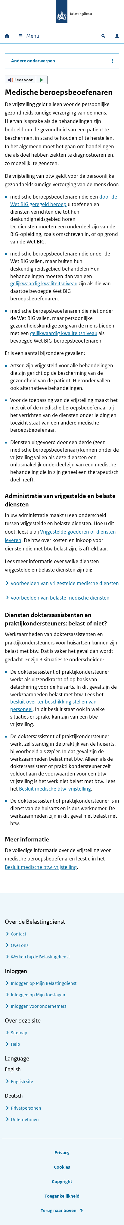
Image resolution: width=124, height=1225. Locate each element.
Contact (18, 934)
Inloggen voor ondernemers (38, 1006)
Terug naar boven (58, 1210)
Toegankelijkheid (62, 1196)
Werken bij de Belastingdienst (40, 957)
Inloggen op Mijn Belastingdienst (43, 983)
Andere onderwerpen (33, 61)
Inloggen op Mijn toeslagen (38, 995)
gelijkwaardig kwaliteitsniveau (43, 283)
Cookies (62, 1167)
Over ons (19, 945)
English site (22, 1081)
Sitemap (19, 1032)
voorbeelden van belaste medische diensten (60, 597)
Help (15, 1044)
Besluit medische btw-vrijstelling (55, 788)
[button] (26, 80)
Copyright (62, 1181)
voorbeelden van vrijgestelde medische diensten (65, 583)
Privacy (62, 1152)
